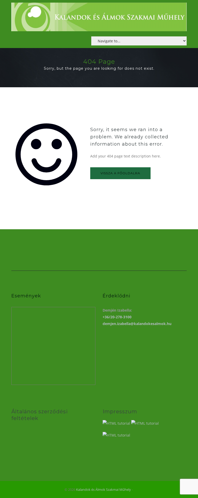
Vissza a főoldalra (120, 173)
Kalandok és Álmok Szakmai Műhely (103, 489)
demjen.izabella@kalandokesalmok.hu (137, 323)
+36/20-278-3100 (117, 316)
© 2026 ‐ (99, 489)
